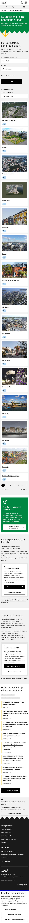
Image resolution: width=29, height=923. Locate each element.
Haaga (4, 147)
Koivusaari (5, 440)
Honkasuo (5, 227)
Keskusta (5, 414)
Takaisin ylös (21, 885)
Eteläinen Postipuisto (9, 121)
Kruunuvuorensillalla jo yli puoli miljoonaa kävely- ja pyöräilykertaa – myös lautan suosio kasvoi (15, 778)
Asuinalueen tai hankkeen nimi (9, 57)
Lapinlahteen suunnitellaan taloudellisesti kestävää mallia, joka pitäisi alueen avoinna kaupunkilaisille (15, 724)
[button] (23, 489)
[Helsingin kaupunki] (4, 870)
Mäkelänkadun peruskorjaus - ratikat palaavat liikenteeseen (13, 703)
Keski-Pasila (6, 387)
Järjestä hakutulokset (7, 93)
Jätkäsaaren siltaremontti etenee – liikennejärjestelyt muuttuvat (13, 768)
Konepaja (5, 467)
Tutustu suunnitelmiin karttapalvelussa (17, 527)
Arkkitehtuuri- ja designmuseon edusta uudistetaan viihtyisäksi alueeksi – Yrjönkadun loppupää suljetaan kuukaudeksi (14, 746)
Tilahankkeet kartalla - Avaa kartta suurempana (13, 678)
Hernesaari (6, 200)
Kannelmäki (6, 360)
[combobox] (14, 69)
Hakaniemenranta (8, 174)
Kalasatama (6, 334)
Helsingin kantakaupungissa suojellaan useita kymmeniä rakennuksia (14, 735)
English (14, 7)
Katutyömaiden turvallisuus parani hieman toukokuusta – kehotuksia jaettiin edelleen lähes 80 (15, 713)
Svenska (8, 7)
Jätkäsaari (5, 307)
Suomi (3, 7)
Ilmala (4, 254)
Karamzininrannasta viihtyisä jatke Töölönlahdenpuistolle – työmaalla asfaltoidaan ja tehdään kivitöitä (13, 758)
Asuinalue (3, 65)
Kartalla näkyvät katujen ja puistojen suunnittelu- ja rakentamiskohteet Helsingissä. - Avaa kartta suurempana (14, 600)
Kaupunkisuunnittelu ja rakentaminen (13, 10)
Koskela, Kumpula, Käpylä (10, 476)
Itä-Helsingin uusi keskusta (11, 280)
